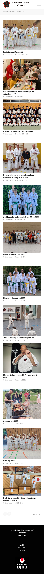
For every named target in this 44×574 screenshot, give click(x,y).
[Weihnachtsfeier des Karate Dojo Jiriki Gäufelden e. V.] (22, 74)
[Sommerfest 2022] (22, 404)
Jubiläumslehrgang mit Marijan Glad (18, 338)
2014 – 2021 (22, 550)
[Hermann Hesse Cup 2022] (22, 281)
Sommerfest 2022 (10, 421)
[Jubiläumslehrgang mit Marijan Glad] (22, 320)
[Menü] (38, 4)
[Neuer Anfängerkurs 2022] (22, 237)
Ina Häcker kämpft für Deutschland (18, 131)
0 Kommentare (8, 55)
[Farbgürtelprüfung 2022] (22, 35)
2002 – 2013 (22, 548)
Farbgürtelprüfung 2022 (13, 52)
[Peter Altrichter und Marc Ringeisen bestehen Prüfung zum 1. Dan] (22, 158)
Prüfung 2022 (9, 461)
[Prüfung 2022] (22, 443)
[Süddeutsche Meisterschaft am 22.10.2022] (22, 200)
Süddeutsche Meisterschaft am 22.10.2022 (21, 217)
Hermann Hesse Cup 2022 (14, 298)
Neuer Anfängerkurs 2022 (14, 254)
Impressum (22, 533)
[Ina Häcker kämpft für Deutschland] (22, 114)
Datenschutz (22, 535)
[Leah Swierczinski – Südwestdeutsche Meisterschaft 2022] (22, 481)
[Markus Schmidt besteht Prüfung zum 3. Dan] (22, 358)
